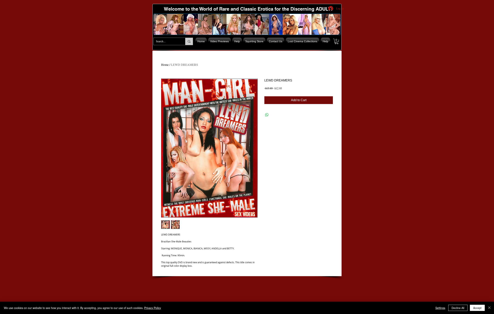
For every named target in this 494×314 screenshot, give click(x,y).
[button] (336, 41)
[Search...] (189, 41)
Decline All (458, 308)
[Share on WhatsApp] (267, 115)
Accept (477, 308)
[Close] (489, 308)
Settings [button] (440, 308)
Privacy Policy (152, 308)
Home (165, 65)
